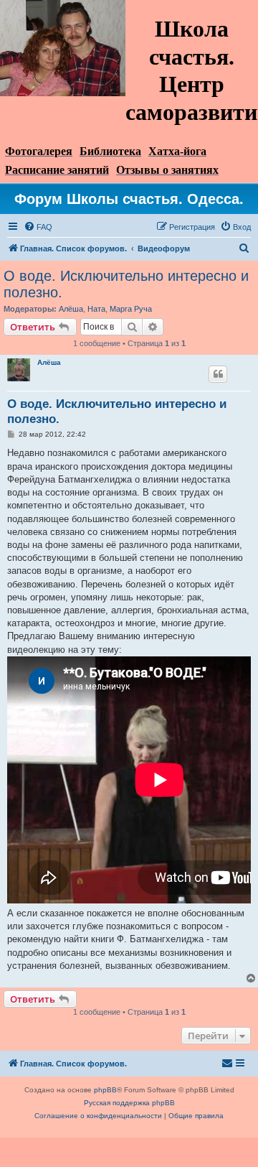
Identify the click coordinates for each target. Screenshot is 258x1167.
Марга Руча (131, 308)
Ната (96, 308)
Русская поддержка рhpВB (129, 1103)
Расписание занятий (57, 170)
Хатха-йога (177, 151)
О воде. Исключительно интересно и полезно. (126, 284)
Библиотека (110, 151)
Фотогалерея (38, 151)
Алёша (71, 308)
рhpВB (105, 1090)
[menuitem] (38, 227)
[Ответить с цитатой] (218, 374)
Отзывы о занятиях (167, 170)
